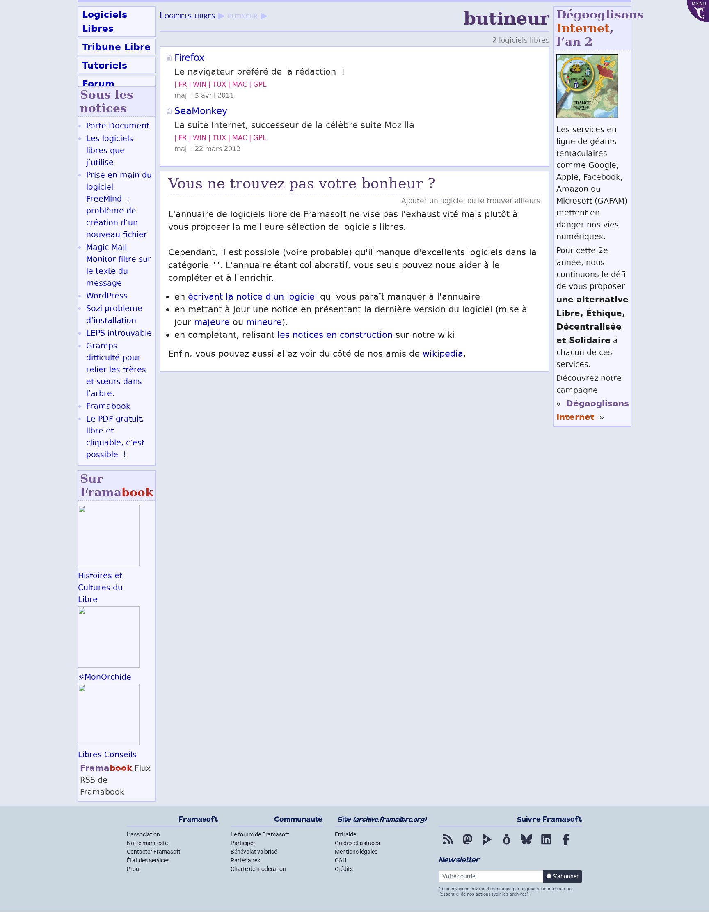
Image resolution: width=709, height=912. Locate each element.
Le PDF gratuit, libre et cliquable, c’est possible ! (115, 437)
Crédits (344, 869)
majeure (212, 323)
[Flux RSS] (448, 845)
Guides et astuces (357, 843)
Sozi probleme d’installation (114, 315)
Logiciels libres (187, 16)
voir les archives (510, 894)
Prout (134, 869)
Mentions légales (356, 851)
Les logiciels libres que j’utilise (109, 151)
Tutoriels (104, 65)
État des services (148, 860)
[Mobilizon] (507, 845)
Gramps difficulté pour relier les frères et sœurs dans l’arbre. (116, 370)
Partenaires (245, 860)
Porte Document (117, 127)
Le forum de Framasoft (260, 834)
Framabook (108, 407)
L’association (143, 834)
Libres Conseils (107, 755)
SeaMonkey (200, 112)
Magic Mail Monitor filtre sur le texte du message (118, 266)
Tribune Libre (116, 47)
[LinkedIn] (546, 845)
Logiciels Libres (104, 21)
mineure (264, 323)
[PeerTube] (487, 845)
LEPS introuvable (119, 334)
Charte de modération (258, 869)
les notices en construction (335, 336)
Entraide (345, 834)
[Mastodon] (467, 845)
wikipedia (443, 354)
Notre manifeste (147, 843)
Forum (98, 84)
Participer (243, 843)
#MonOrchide (104, 678)
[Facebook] (566, 845)
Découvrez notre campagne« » (592, 398)
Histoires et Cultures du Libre (100, 588)
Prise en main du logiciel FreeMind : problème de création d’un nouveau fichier (119, 205)
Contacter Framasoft (154, 851)
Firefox (189, 59)
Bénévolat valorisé (254, 851)
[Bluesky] (526, 845)
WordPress (107, 296)
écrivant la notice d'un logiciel (252, 297)
